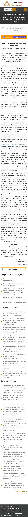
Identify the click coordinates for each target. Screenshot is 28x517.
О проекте (10, 515)
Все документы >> (21, 491)
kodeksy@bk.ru (18, 513)
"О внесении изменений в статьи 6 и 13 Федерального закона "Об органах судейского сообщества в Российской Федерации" (14, 437)
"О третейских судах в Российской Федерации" (14, 356)
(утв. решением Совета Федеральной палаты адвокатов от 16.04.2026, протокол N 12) (14, 485)
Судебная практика (7, 27)
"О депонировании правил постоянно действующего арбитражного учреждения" (13, 398)
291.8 (20, 238)
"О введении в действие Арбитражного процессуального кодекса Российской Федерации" (14, 348)
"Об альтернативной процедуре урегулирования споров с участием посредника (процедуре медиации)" (14, 365)
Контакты (3, 515)
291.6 (17, 238)
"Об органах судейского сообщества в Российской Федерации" (14, 446)
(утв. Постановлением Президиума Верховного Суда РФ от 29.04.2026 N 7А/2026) (14, 458)
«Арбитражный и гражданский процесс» (11, 510)
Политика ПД (17, 515)
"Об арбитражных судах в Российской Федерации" (14, 374)
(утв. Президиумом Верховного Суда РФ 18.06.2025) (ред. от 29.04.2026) (14, 476)
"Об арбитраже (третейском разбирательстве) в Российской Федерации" (14, 321)
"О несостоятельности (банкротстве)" (14, 313)
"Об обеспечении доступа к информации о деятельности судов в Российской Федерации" (14, 330)
